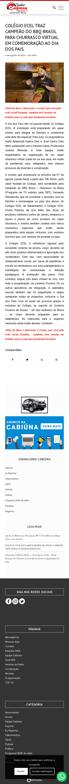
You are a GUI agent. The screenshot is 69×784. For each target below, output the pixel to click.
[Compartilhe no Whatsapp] (42, 359)
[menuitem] (52, 7)
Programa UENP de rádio (17, 500)
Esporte (9, 468)
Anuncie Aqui (12, 641)
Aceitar (21, 771)
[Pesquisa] (52, 7)
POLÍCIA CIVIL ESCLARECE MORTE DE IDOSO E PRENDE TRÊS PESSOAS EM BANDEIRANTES (34, 547)
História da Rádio (14, 664)
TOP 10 (9, 682)
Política (8, 495)
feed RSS (10, 659)
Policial (8, 489)
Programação (12, 678)
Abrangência (12, 637)
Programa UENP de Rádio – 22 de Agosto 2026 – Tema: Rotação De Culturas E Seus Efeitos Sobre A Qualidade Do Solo (32, 558)
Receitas (9, 506)
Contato (9, 646)
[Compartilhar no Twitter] (27, 359)
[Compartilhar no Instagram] (56, 359)
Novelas (9, 673)
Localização (12, 669)
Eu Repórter (10, 473)
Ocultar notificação (42, 771)
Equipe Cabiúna (13, 655)
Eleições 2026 (12, 650)
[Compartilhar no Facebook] (12, 359)
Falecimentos (11, 479)
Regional (9, 511)
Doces (8, 717)
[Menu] (59, 7)
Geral (33, 55)
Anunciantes (12, 712)
